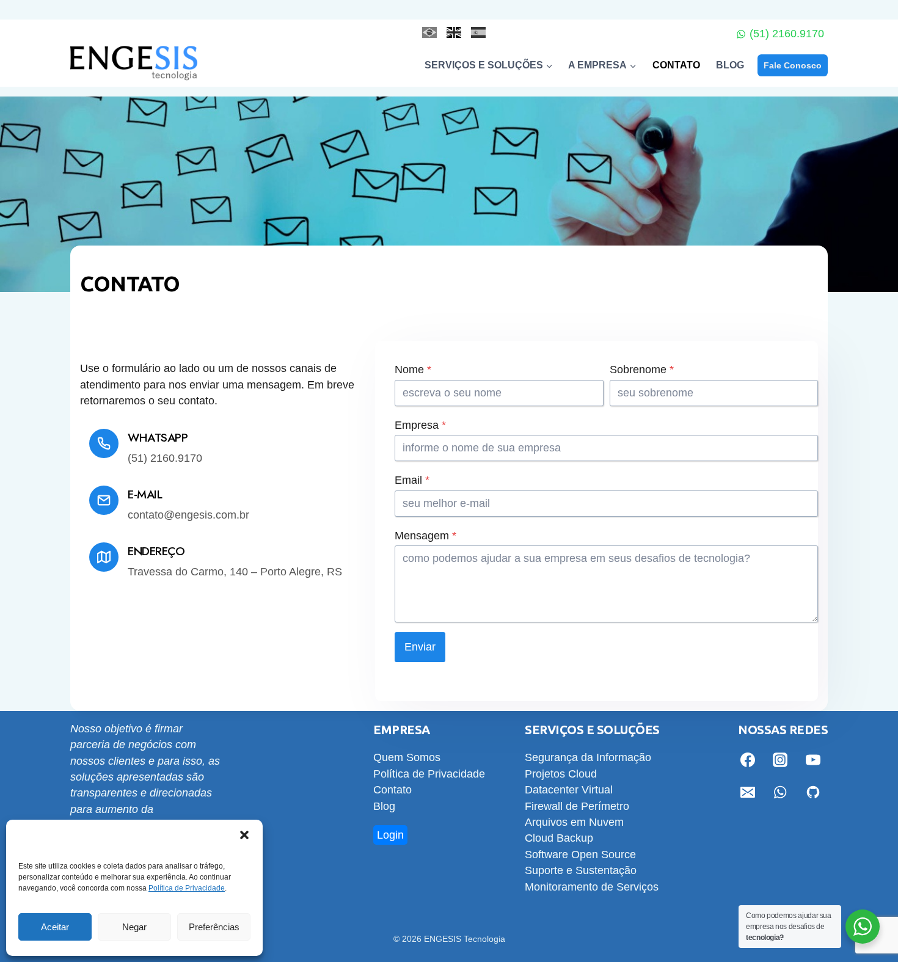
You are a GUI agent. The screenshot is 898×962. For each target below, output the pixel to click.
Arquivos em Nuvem (574, 822)
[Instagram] (780, 759)
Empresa (420, 425)
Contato (676, 65)
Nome (413, 369)
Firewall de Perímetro (577, 806)
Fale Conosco (793, 65)
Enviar (420, 647)
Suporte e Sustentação (581, 870)
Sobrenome (642, 369)
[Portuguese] (424, 32)
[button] (244, 835)
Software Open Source (580, 854)
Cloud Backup (559, 838)
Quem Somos (406, 757)
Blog (730, 65)
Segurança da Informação (588, 757)
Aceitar (55, 927)
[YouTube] (813, 759)
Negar (134, 927)
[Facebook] (747, 759)
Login (390, 835)
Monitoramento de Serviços (592, 887)
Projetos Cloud (561, 774)
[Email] (747, 792)
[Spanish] (473, 32)
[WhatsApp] (780, 792)
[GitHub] (813, 792)
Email (412, 480)
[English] (449, 32)
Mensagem (425, 536)
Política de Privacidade (186, 888)
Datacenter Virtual (569, 790)
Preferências (214, 927)
